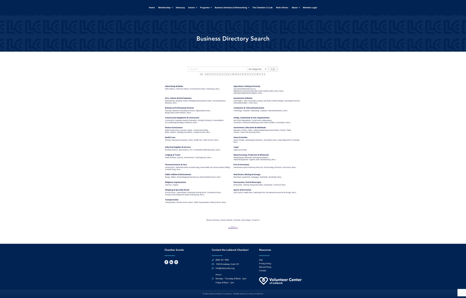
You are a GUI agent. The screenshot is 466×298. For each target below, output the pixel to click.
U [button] (252, 74)
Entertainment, (170, 101)
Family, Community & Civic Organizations (252, 118)
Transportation (172, 200)
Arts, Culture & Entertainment (178, 98)
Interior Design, (239, 140)
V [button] (254, 74)
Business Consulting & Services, (184, 111)
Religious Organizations (175, 182)
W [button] (257, 74)
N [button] (235, 74)
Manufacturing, (239, 157)
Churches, (168, 185)
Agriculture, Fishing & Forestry (247, 86)
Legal (236, 147)
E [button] (215, 74)
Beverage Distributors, (261, 157)
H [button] (222, 74)
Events (191, 7)
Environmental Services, (208, 177)
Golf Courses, (238, 192)
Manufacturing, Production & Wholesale (251, 155)
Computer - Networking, (251, 111)
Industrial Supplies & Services (178, 147)
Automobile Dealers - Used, (243, 103)
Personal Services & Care (176, 164)
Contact (262, 270)
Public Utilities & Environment (178, 174)
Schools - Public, (285, 130)
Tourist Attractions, (219, 101)
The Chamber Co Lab (262, 7)
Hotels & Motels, (170, 157)
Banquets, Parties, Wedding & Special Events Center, (194, 101)
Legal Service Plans (240, 150)
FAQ (261, 260)
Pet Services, (287, 167)
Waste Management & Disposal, (188, 177)
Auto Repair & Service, (292, 101)
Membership (164, 7)
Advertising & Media (174, 86)
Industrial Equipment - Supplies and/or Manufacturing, (252, 159)
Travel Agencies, (201, 157)
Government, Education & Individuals (250, 127)
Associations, (281, 122)
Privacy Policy (265, 263)
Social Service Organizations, (262, 120)
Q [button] (243, 74)
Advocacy (180, 7)
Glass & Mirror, (184, 150)
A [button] (205, 74)
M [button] (233, 74)
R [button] (245, 74)
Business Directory (213, 220)
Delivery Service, (215, 202)
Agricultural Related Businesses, (245, 89)
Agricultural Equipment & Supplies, (246, 93)
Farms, (281, 91)
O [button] (238, 74)
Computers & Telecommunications (249, 108)
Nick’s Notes (282, 7)
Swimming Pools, (259, 192)
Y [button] (262, 74)
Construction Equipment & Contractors (182, 118)
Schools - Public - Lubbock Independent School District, (260, 130)
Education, (237, 130)
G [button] (219, 74)
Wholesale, (248, 157)
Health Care (170, 137)
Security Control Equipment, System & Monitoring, (182, 195)
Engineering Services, (203, 111)
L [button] (230, 74)
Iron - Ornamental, (196, 150)
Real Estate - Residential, (268, 177)
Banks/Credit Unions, (172, 130)
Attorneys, (168, 111)
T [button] (250, 74)
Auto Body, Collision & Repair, (273, 101)
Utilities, (173, 177)
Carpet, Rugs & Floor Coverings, (288, 140)
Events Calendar (226, 220)
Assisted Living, (170, 169)
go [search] (274, 69)
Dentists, (168, 140)
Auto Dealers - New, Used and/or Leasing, (248, 101)
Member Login (310, 7)
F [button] (217, 74)
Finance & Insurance (174, 127)
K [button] (228, 74)
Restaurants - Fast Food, (272, 185)
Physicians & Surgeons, (180, 140)
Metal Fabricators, (209, 150)
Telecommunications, (275, 111)
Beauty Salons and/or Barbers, (175, 113)
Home (152, 7)
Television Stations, (183, 89)
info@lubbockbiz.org (225, 268)
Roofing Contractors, (205, 120)
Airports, (180, 157)
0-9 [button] (201, 74)
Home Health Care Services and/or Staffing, (215, 167)
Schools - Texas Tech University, (245, 132)
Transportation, (170, 202)
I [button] (224, 74)
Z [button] (264, 74)
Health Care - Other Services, (204, 140)
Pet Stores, (278, 167)
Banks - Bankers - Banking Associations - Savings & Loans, (185, 132)
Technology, (238, 111)
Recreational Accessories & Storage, (278, 192)
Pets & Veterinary (241, 164)
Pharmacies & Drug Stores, (197, 192)
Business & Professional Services (179, 108)
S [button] (247, 74)
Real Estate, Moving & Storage (247, 174)
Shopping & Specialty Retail (177, 190)
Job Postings (246, 220)
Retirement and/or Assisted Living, (188, 167)
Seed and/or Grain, (270, 140)
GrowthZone (258, 294)
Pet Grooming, (269, 167)
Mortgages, (255, 177)
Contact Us (256, 220)
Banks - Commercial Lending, (198, 130)
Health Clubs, (248, 192)
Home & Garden (240, 137)
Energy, (167, 177)
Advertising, (210, 89)
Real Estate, (237, 177)
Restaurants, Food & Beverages (247, 182)
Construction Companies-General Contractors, (181, 120)
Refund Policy (265, 267)
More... (217, 89)
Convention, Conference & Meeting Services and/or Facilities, (255, 122)
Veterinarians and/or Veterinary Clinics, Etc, (248, 167)
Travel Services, (189, 157)
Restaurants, (238, 185)
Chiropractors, (170, 167)
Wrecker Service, (182, 202)
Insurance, (183, 130)
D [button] (212, 74)
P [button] (240, 74)
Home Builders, (218, 120)
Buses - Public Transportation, (199, 202)
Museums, (168, 103)
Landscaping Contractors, (254, 140)
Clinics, (191, 140)
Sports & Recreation (242, 190)
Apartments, (246, 177)
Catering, (246, 185)
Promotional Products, (198, 89)
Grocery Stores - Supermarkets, (176, 192)
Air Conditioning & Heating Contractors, (179, 122)
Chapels (175, 185)
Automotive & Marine (243, 98)
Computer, (263, 111)
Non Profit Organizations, (242, 120)
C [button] (210, 74)
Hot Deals (237, 220)
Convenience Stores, (214, 192)
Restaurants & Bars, (257, 185)
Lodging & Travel (172, 155)
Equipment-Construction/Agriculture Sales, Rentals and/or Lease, (256, 91)
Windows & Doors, (171, 150)
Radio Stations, (170, 89)
